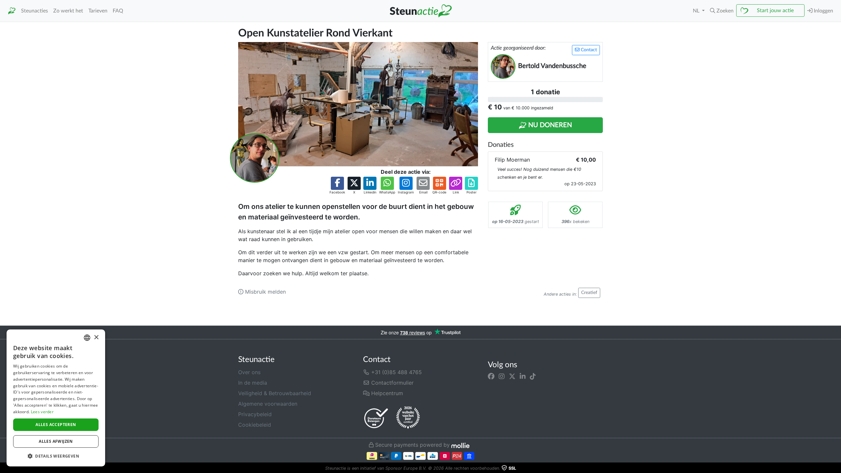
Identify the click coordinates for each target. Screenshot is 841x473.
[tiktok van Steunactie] (533, 376)
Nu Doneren (549, 125)
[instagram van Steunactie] (502, 376)
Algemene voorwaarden (267, 403)
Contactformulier (392, 382)
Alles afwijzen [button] (56, 441)
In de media (252, 382)
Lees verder (42, 412)
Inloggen (822, 10)
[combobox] (87, 337)
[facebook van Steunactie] (491, 376)
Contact (588, 50)
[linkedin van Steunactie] (523, 376)
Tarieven (97, 10)
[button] (721, 10)
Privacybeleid (255, 414)
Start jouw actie (775, 10)
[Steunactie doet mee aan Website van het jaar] (408, 417)
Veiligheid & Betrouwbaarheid (274, 393)
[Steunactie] (11, 11)
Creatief (589, 292)
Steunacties (34, 10)
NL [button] (697, 10)
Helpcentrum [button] (386, 393)
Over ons (249, 372)
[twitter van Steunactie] (512, 376)
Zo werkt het (68, 10)
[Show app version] (836, 468)
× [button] (96, 337)
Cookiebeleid (254, 424)
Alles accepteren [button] (55, 424)
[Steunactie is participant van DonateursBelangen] (376, 418)
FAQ (118, 10)
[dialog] (56, 397)
